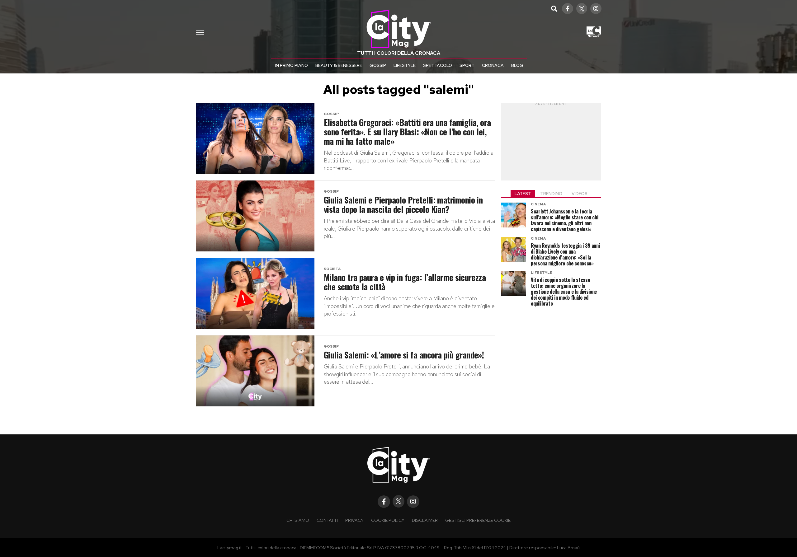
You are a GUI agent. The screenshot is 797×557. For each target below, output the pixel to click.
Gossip (378, 65)
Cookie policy (387, 520)
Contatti (327, 520)
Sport (467, 65)
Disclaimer (425, 520)
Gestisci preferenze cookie (478, 520)
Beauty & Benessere (338, 65)
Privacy (354, 520)
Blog (517, 65)
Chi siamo (297, 520)
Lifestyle (405, 65)
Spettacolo (437, 65)
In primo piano (291, 65)
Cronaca (493, 65)
